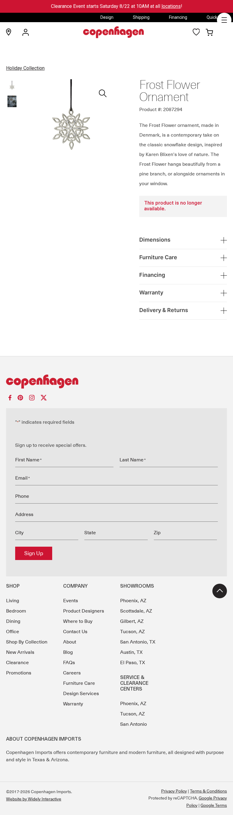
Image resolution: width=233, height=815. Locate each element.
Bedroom (16, 611)
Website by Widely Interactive (33, 798)
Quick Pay (216, 17)
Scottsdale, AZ (136, 611)
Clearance (17, 662)
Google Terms (214, 805)
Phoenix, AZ (133, 600)
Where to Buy (78, 621)
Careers (72, 673)
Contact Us (75, 631)
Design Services (81, 693)
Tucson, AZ (132, 631)
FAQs (69, 662)
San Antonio (133, 724)
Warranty (73, 704)
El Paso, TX (132, 662)
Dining (13, 621)
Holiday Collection (25, 68)
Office (12, 631)
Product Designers (83, 611)
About (69, 642)
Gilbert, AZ (132, 621)
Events (70, 600)
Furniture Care (79, 683)
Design (106, 17)
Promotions (18, 673)
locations (171, 6)
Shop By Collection (26, 642)
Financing (178, 17)
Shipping (141, 17)
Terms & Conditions (208, 791)
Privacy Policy (174, 791)
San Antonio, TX (137, 642)
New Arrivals (20, 652)
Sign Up (33, 553)
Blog (68, 652)
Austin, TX (131, 652)
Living (12, 600)
